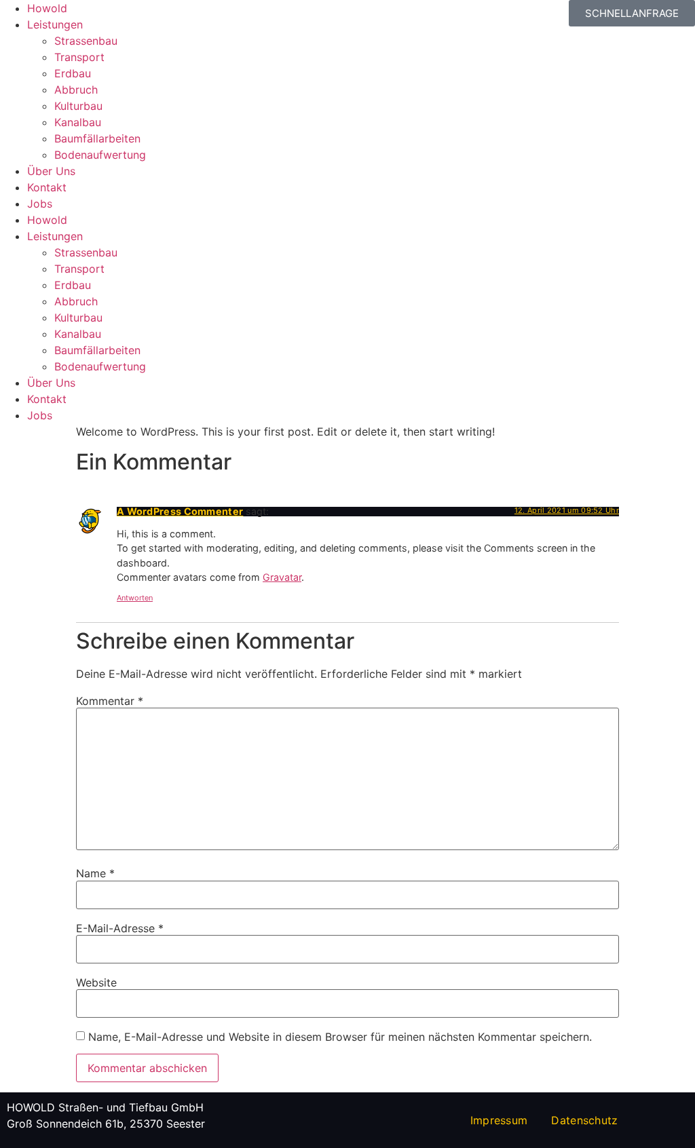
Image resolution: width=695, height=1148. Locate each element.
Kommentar (109, 700)
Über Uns (51, 171)
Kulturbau (78, 106)
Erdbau (72, 73)
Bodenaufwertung (100, 154)
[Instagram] (286, 17)
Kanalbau (77, 122)
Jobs (39, 203)
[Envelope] (323, 17)
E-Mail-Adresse (120, 928)
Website (96, 982)
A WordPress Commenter (180, 511)
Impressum (499, 1120)
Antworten (135, 597)
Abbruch (76, 89)
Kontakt (47, 187)
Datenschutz (584, 1120)
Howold (47, 8)
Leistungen (55, 24)
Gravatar (282, 577)
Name (95, 873)
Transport (79, 57)
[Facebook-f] (248, 17)
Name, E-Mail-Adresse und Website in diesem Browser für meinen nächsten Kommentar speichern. (340, 1036)
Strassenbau (85, 40)
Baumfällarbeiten (97, 138)
